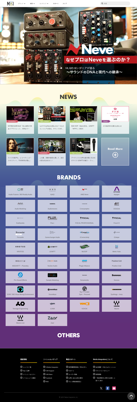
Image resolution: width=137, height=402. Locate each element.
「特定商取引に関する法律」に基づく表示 (105, 379)
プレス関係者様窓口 (75, 381)
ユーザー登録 (73, 374)
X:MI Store (49, 374)
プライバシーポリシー (103, 371)
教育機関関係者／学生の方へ (78, 367)
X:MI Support (50, 371)
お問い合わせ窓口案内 (76, 378)
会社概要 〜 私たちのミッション (106, 367)
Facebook (49, 378)
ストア (65, 3)
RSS (47, 381)
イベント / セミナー (29, 374)
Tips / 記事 (26, 371)
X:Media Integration (52, 367)
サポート (56, 3)
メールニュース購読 (29, 378)
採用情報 (98, 374)
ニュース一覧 (27, 367)
